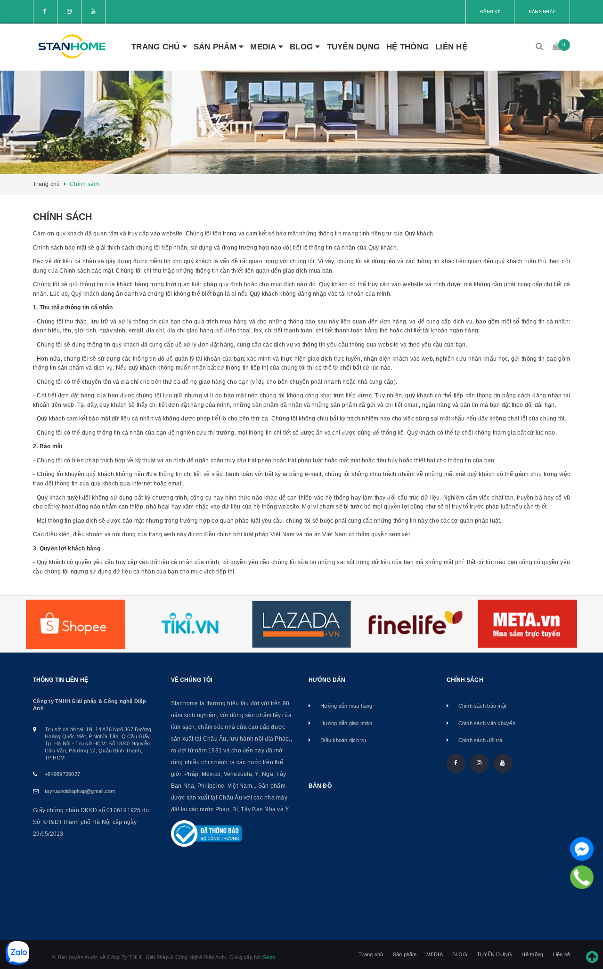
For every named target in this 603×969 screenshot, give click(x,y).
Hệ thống (407, 46)
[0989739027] (582, 877)
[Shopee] (75, 624)
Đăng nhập (542, 11)
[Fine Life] (414, 624)
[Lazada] (301, 624)
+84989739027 (62, 774)
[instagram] (69, 12)
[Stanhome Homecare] (72, 47)
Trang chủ (156, 46)
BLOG (302, 46)
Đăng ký (490, 11)
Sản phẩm (216, 46)
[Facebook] (582, 849)
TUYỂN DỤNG (353, 46)
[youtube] (93, 12)
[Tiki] (188, 624)
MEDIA (264, 46)
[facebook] (45, 12)
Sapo (269, 957)
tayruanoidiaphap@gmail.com (80, 791)
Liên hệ (451, 46)
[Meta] (527, 624)
